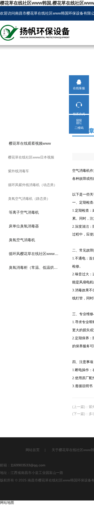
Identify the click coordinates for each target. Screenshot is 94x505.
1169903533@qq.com (28, 465)
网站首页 (33, 450)
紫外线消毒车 (18, 171)
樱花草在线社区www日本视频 (31, 157)
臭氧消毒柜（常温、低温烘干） (35, 267)
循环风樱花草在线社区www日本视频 (38, 253)
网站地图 (7, 502)
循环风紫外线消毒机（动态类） (32, 185)
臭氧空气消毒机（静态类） (29, 199)
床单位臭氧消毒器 (24, 226)
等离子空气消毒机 (24, 212)
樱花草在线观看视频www (30, 143)
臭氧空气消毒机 (22, 240)
